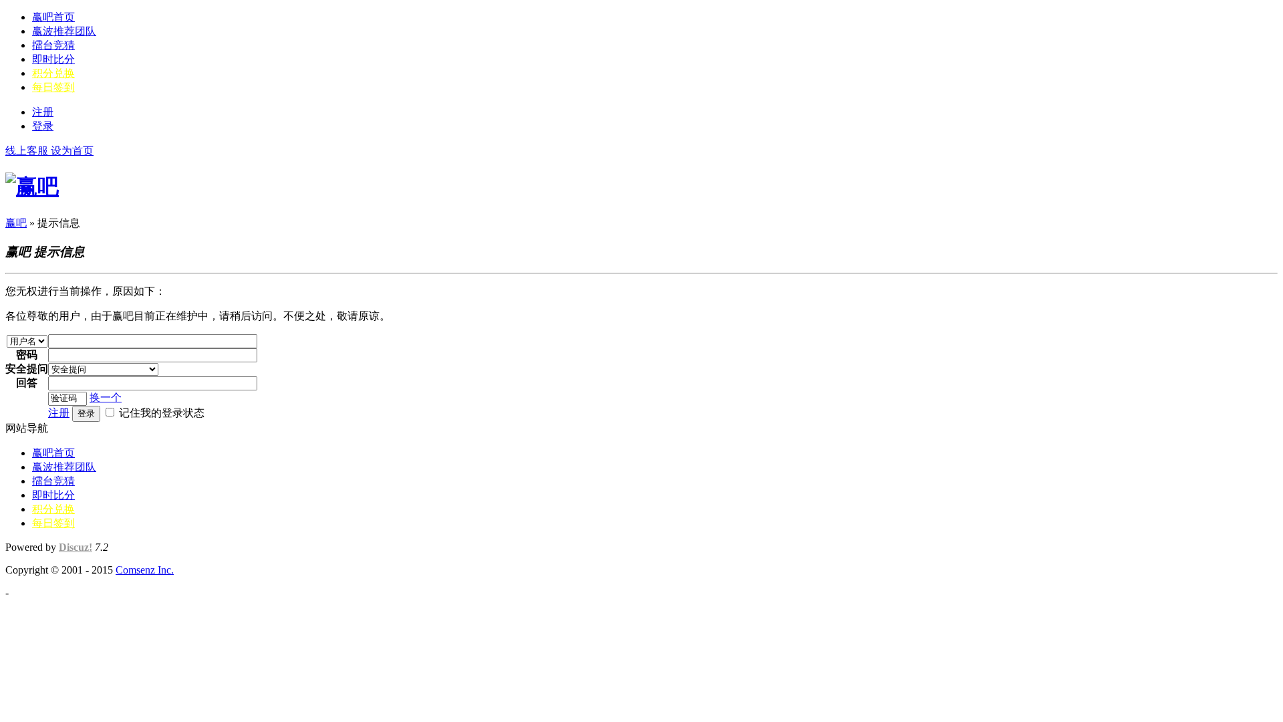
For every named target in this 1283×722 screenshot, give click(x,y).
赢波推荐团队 (64, 31)
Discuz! (75, 547)
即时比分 (53, 59)
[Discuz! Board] (32, 186)
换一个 (106, 397)
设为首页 (72, 150)
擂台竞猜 (53, 45)
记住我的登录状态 (161, 412)
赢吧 (16, 223)
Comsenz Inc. (145, 570)
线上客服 (28, 150)
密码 (26, 354)
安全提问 (26, 368)
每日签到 (53, 87)
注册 (42, 112)
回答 (26, 382)
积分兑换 (53, 73)
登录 (42, 126)
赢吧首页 (53, 17)
